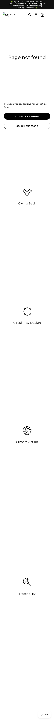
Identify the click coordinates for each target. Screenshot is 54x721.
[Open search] (30, 14)
